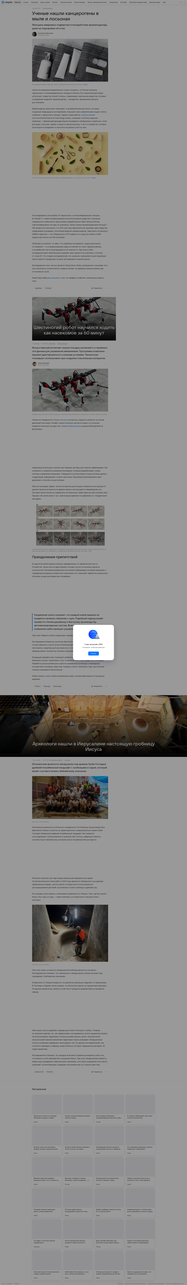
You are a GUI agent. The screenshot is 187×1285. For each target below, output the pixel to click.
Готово (93, 653)
